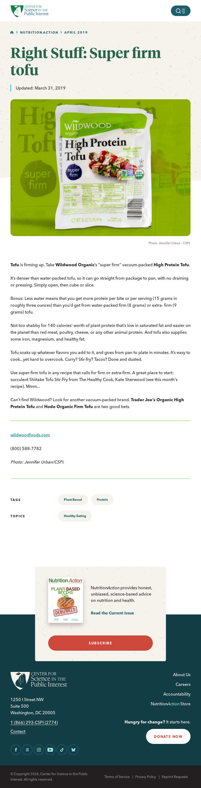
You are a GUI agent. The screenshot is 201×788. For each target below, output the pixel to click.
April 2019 (76, 32)
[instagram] (39, 749)
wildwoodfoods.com (30, 434)
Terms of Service (117, 777)
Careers (183, 684)
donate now (168, 736)
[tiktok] (62, 749)
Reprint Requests (175, 777)
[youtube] (50, 749)
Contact (17, 731)
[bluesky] (73, 749)
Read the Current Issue (112, 613)
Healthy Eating (75, 516)
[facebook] (15, 749)
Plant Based (73, 500)
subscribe (100, 643)
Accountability (177, 694)
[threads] (27, 749)
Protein (102, 500)
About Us (182, 674)
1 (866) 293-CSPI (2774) (34, 722)
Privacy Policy (145, 777)
